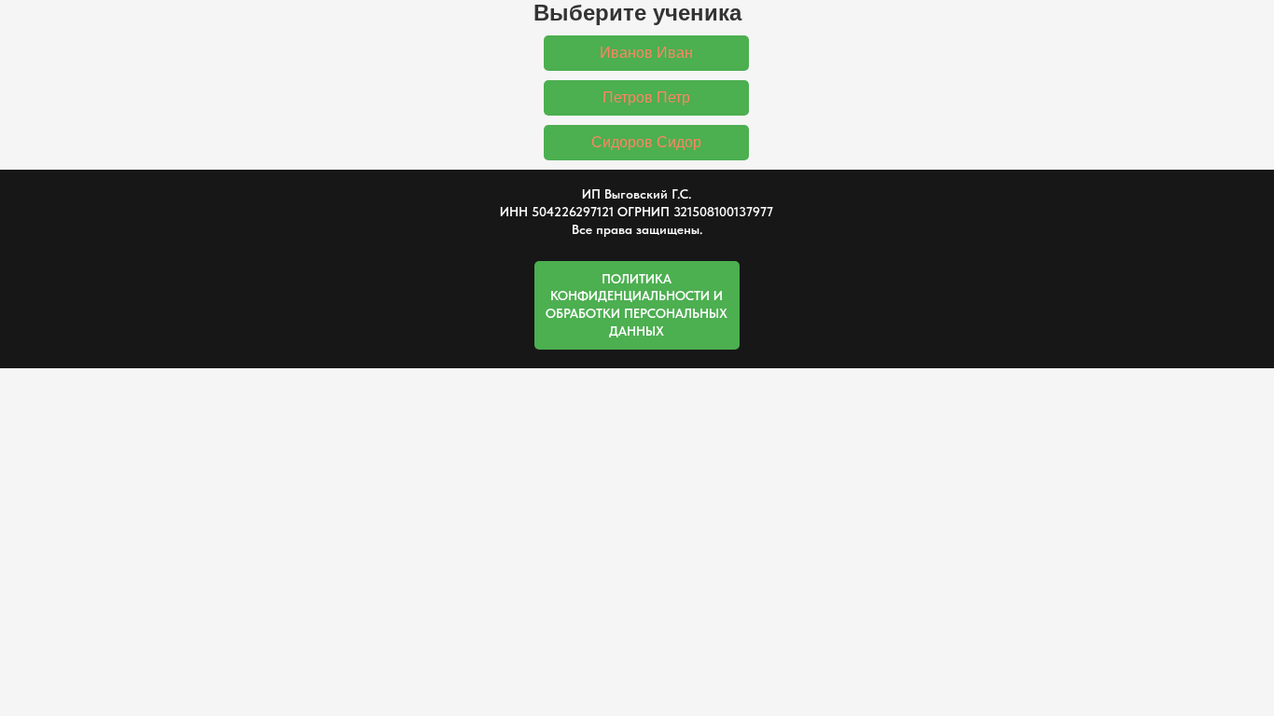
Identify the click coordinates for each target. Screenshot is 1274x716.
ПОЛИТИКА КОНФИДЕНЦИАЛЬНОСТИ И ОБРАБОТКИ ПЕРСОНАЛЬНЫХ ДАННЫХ (636, 305)
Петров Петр (646, 97)
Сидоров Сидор (646, 142)
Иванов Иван (646, 53)
